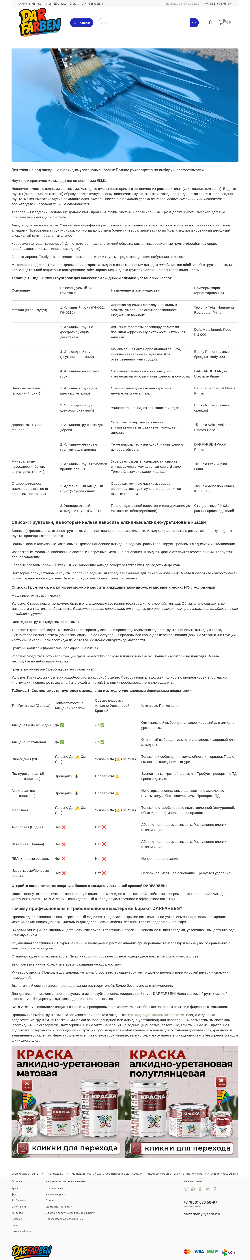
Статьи (50, 1200)
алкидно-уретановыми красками (157, 1015)
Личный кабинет (93, 3)
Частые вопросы (55, 1194)
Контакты (44, 3)
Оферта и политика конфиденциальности (70, 1212)
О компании (27, 3)
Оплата (74, 3)
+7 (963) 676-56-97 (218, 3)
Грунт (15, 1194)
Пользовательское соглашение (64, 1218)
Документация (54, 1188)
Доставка (60, 3)
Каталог (85, 23)
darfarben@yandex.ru (202, 1214)
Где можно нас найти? (59, 1206)
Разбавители (19, 1200)
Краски (16, 1188)
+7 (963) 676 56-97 (200, 1202)
